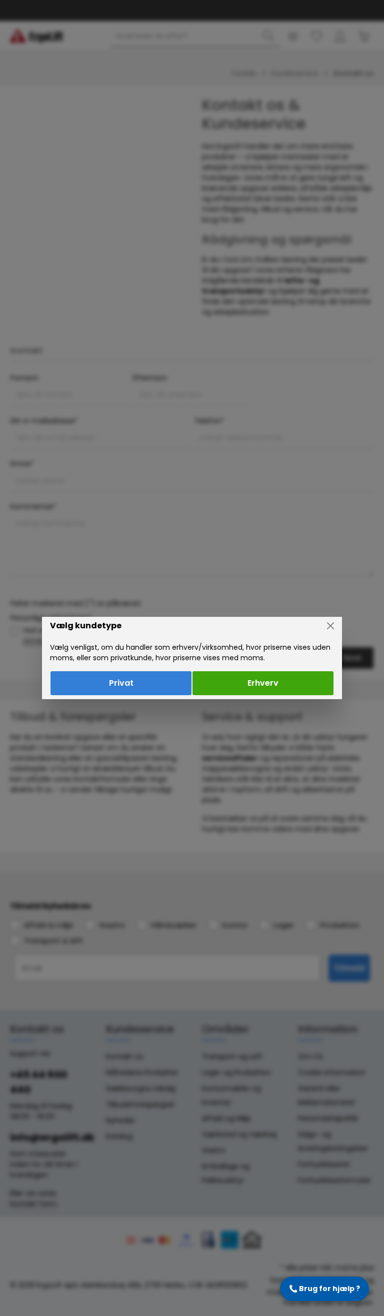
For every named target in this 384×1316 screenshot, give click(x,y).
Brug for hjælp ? (324, 1289)
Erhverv (263, 683)
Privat (121, 683)
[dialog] (192, 658)
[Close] (330, 625)
